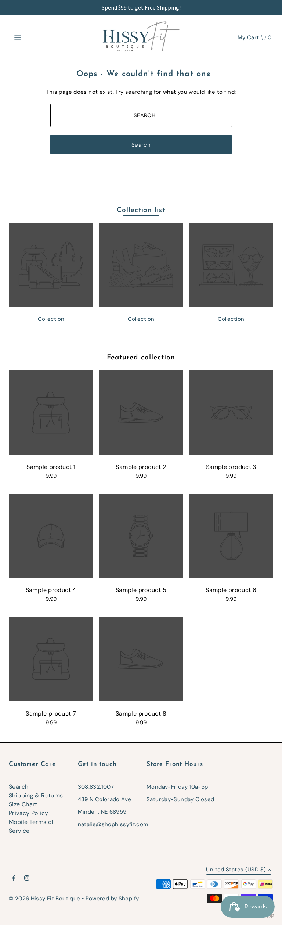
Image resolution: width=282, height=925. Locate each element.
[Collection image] (51, 305)
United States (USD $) (236, 870)
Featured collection (141, 357)
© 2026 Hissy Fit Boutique (44, 898)
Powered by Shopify (112, 898)
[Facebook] (13, 878)
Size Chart (23, 804)
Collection (51, 319)
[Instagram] (26, 878)
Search (18, 786)
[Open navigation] (31, 37)
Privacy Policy (28, 813)
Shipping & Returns (36, 795)
